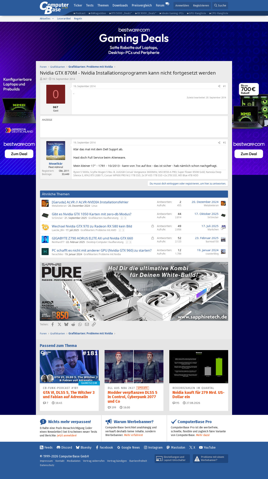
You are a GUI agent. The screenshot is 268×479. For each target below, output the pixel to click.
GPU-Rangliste (197, 13)
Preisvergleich (142, 5)
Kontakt (59, 460)
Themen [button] (103, 5)
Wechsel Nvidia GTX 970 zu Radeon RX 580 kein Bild (92, 226)
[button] (53, 19)
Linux (94, 205)
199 (113, 407)
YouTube (210, 447)
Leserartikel (64, 18)
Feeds (48, 447)
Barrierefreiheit (138, 460)
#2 (224, 142)
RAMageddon (98, 13)
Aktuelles (45, 18)
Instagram (155, 447)
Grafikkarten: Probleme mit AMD (98, 230)
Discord (66, 447)
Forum (160, 5)
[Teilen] (219, 86)
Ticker (78, 5)
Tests (90, 5)
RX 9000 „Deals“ (146, 13)
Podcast (80, 13)
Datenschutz (47, 465)
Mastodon (178, 447)
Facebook (106, 447)
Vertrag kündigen (117, 460)
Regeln (78, 18)
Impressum (46, 460)
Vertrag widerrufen (94, 460)
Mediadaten (73, 460)
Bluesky (85, 447)
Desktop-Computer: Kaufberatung (105, 242)
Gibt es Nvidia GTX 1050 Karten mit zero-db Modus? (91, 214)
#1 (224, 86)
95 (177, 403)
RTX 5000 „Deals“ (121, 13)
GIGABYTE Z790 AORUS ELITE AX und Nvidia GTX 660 (92, 238)
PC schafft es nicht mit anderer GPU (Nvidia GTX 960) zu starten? (101, 250)
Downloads (120, 5)
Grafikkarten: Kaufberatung (103, 218)
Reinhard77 (58, 242)
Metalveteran (59, 205)
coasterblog (212, 253)
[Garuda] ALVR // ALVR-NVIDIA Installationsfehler (90, 202)
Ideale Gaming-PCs (172, 13)
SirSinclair (57, 218)
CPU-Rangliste (219, 13)
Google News (130, 447)
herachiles (57, 254)
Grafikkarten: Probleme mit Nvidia (102, 254)
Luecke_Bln (58, 230)
